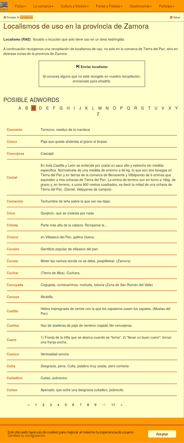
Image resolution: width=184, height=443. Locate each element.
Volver (176, 17)
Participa (165, 6)
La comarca (42, 6)
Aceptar (162, 434)
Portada (11, 17)
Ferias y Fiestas (108, 6)
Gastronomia (139, 6)
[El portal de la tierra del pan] (6, 6)
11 (113, 404)
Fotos (19, 6)
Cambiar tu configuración (26, 435)
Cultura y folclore (73, 6)
